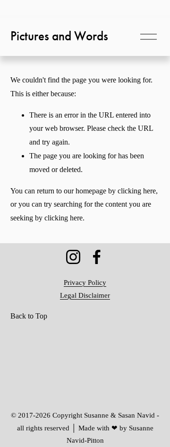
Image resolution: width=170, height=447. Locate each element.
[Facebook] (96, 257)
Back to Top (28, 316)
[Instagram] (73, 257)
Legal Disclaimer (85, 295)
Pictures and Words (59, 36)
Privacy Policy (85, 282)
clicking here (137, 191)
